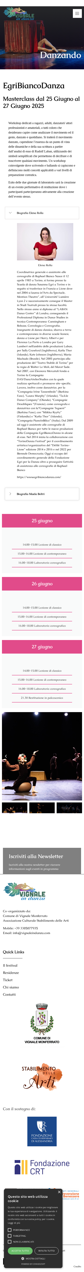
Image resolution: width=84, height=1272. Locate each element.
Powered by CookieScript (33, 1264)
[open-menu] (77, 13)
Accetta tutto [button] (20, 1250)
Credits (77, 1266)
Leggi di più (14, 1222)
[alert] (33, 1228)
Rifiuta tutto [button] (46, 1250)
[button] (6, 756)
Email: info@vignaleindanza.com (26, 933)
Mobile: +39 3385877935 (20, 928)
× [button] (59, 1192)
